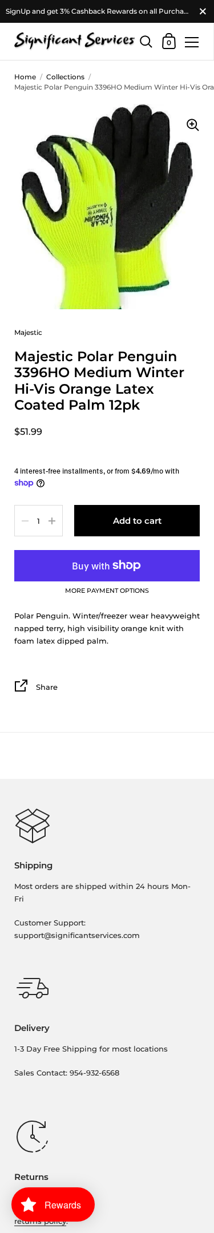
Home (25, 76)
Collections (65, 76)
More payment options (107, 591)
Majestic (28, 332)
